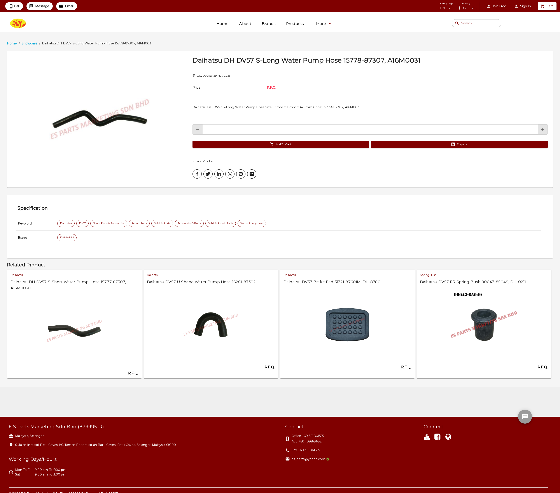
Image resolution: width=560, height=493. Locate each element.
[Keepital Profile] (427, 437)
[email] (251, 174)
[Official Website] (448, 437)
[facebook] (197, 174)
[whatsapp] (229, 174)
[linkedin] (219, 174)
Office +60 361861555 (308, 436)
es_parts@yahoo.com (308, 459)
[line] (240, 174)
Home (12, 43)
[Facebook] (437, 437)
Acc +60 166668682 (307, 441)
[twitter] (208, 174)
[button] (99, 119)
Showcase (29, 43)
